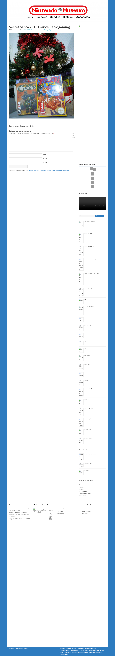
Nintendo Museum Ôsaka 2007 (18, 512)
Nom (44, 154)
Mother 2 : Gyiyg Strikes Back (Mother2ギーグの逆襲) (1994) (51, 514)
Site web (45, 162)
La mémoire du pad (94, 650)
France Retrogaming (65, 650)
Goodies (81, 485)
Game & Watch (88, 389)
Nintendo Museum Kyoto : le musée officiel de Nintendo (19, 509)
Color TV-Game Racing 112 (91, 259)
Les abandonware (14, 522)
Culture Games (75, 650)
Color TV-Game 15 (89, 246)
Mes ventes (85, 513)
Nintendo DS (87, 429)
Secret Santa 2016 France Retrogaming (41, 30)
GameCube (87, 334)
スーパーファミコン (89, 307)
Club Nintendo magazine (90, 454)
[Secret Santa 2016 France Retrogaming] (41, 118)
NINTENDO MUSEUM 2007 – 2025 (68, 648)
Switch (86, 373)
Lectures (81, 487)
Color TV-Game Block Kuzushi (91, 273)
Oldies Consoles (64, 654)
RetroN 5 (81, 498)
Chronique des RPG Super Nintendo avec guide (19, 515)
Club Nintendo (88, 463)
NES (85, 299)
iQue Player (87, 364)
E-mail (45, 158)
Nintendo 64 (87, 325)
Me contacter (85, 509)
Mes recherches (86, 511)
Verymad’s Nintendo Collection (80, 652)
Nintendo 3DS (87, 438)
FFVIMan (102, 650)
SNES (85, 318)
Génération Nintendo (90, 648)
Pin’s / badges (83, 491)
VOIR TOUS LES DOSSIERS (16, 524)
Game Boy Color (88, 408)
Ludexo (61, 652)
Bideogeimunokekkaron (95, 652)
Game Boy (87, 399)
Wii (85, 341)
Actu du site (61, 513)
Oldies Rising (68, 652)
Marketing (86, 470)
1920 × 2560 (27, 30)
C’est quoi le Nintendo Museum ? (67, 509)
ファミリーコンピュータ (90, 288)
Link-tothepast (84, 650)
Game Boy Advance (89, 419)
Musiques (81, 489)
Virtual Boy (87, 355)
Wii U (85, 348)
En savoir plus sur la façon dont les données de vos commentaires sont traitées (49, 170)
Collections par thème (85, 493)
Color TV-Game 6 (88, 233)
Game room (82, 496)
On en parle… (61, 511)
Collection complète (89, 221)
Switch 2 (86, 380)
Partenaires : (81, 648)
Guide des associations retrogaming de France (19, 519)
